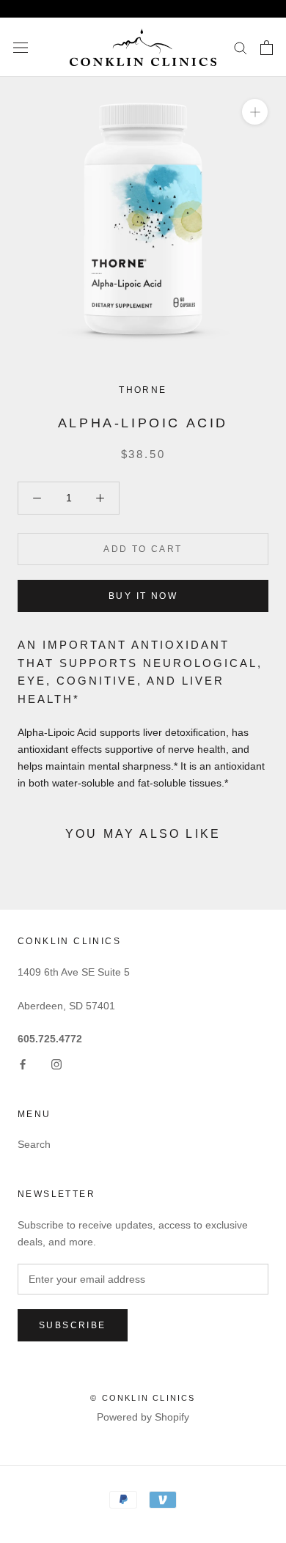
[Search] (240, 47)
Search (34, 1144)
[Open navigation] (20, 47)
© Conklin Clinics (142, 1397)
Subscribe (72, 1325)
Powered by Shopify (143, 1417)
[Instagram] (56, 1064)
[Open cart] (266, 47)
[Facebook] (23, 1064)
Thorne (142, 390)
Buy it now (143, 596)
